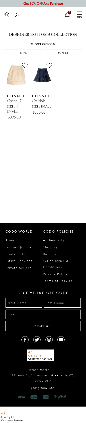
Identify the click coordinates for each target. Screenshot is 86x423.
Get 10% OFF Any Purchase (43, 3)
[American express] (46, 397)
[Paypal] (60, 397)
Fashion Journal (19, 247)
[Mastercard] (33, 397)
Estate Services (19, 261)
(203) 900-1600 (43, 388)
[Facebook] (25, 339)
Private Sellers (19, 268)
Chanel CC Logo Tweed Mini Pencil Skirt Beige (17, 101)
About (11, 240)
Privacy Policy (55, 274)
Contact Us (15, 254)
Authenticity (54, 240)
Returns (49, 254)
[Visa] (22, 397)
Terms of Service (58, 281)
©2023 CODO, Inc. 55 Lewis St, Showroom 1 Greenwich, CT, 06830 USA (43, 375)
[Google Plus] (37, 339)
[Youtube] (61, 339)
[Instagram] (49, 339)
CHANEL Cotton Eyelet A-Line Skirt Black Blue (42, 101)
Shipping (50, 247)
